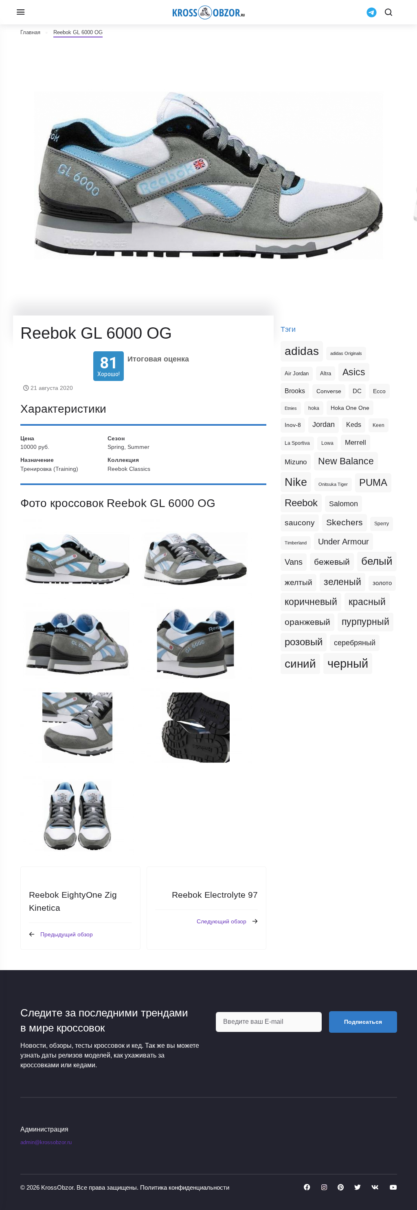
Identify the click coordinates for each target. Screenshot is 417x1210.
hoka (313, 408)
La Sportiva (297, 443)
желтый (298, 582)
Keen (378, 425)
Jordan (323, 424)
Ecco (379, 391)
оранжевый (307, 622)
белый (377, 561)
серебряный (354, 643)
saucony (300, 522)
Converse (328, 391)
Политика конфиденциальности (184, 1187)
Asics (353, 372)
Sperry (381, 524)
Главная (30, 32)
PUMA (373, 482)
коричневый (311, 601)
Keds (353, 424)
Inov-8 (293, 425)
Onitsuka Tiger (333, 484)
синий (300, 663)
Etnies (291, 408)
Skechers (344, 522)
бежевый (332, 561)
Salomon (343, 503)
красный (367, 601)
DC (357, 391)
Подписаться (363, 1021)
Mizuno (296, 462)
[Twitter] (357, 1187)
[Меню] (20, 12)
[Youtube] (393, 1187)
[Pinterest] (341, 1187)
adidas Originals (346, 353)
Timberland (296, 542)
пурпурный (365, 621)
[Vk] (375, 1187)
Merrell (355, 442)
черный (347, 663)
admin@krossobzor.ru (46, 1142)
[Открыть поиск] (388, 12)
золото (382, 583)
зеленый (342, 582)
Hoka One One (350, 408)
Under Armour (343, 541)
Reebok (301, 503)
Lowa (327, 443)
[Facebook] (307, 1187)
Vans (294, 561)
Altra (325, 373)
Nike (296, 482)
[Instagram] (324, 1187)
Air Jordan (297, 373)
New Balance (346, 461)
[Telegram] (372, 11)
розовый (304, 642)
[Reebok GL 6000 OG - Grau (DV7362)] (77, 559)
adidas (302, 351)
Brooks (295, 390)
